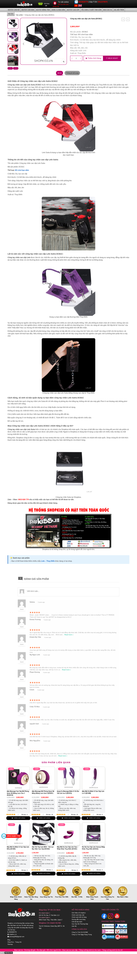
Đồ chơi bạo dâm (85, 34)
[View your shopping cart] (40, 4)
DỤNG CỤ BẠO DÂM (58, 10)
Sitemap (10, 944)
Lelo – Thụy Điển (48, 561)
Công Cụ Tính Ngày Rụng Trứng (82, 934)
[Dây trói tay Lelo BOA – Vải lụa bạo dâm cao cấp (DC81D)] (43, 834)
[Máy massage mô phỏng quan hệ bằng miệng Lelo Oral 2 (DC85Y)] (43, 778)
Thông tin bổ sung (72, 73)
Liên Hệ (74, 926)
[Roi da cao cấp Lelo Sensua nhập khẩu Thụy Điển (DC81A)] (93, 834)
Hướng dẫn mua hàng (78, 919)
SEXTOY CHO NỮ (14, 10)
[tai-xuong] (12, 61)
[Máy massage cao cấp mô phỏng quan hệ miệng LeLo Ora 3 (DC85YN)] (18, 778)
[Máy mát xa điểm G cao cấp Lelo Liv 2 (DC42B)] (93, 778)
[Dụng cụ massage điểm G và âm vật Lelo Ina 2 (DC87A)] (68, 778)
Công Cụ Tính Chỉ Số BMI (80, 932)
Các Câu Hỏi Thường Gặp (80, 924)
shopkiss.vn (13, 934)
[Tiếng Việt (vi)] (76, 5)
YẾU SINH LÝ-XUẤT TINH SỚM (91, 10)
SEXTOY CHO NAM (27, 10)
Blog (8, 940)
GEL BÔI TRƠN (119, 10)
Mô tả (59, 73)
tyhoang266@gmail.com (16, 936)
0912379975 (102, 2)
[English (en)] (80, 5)
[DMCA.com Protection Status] (6, 953)
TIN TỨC (10, 14)
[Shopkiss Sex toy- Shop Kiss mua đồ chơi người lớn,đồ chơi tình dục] (25, 4)
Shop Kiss (10, 942)
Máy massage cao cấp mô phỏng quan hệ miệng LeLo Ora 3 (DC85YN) (18, 793)
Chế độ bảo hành (77, 921)
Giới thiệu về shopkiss (79, 913)
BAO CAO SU (107, 10)
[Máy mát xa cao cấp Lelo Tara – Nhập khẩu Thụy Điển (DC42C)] (68, 834)
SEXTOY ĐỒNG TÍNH (43, 10)
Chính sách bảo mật (78, 915)
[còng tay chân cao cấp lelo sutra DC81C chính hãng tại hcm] (12, 23)
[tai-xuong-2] (12, 36)
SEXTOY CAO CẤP (73, 10)
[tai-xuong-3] (12, 48)
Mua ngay (113, 58)
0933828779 (83, 2)
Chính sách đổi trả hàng (79, 917)
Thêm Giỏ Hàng (94, 58)
